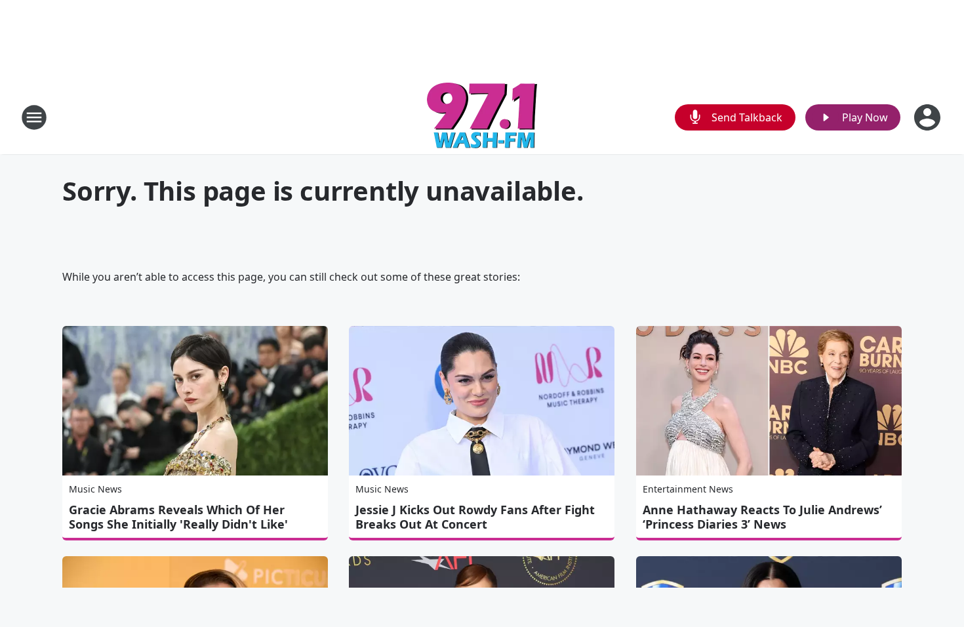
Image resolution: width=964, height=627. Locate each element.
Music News (95, 489)
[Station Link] (482, 117)
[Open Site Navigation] (34, 117)
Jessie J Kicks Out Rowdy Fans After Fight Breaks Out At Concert (475, 516)
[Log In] (928, 117)
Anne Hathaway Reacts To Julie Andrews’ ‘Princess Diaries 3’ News (762, 516)
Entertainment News (688, 489)
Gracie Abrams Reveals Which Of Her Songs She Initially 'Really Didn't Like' (178, 516)
